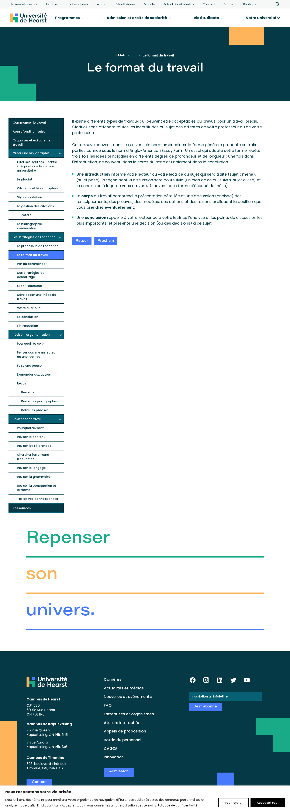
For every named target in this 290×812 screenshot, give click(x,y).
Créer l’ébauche (29, 286)
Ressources (22, 508)
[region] (145, 798)
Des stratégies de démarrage (30, 275)
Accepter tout (268, 803)
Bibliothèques (125, 4)
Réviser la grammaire (33, 477)
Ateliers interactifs (121, 722)
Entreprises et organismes (129, 714)
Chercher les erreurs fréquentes (33, 457)
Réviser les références (34, 446)
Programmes (68, 17)
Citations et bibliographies (37, 188)
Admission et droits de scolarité (137, 17)
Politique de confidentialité (177, 805)
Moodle (149, 4)
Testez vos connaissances (37, 499)
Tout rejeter (233, 803)
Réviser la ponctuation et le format (36, 488)
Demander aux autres (34, 374)
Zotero (26, 215)
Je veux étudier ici (23, 4)
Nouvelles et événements (128, 696)
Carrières (112, 679)
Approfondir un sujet (29, 131)
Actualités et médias (178, 4)
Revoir (22, 383)
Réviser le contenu (31, 437)
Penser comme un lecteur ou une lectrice (37, 354)
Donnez (229, 4)
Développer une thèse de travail (36, 297)
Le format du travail (32, 255)
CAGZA (111, 748)
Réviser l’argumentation (31, 335)
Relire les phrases (35, 410)
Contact (209, 4)
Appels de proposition (125, 731)
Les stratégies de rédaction (34, 237)
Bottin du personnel (122, 739)
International (79, 4)
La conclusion (27, 317)
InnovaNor (113, 757)
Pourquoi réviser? (30, 343)
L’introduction (27, 326)
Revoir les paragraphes (39, 401)
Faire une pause (29, 365)
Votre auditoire (29, 308)
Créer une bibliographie (31, 153)
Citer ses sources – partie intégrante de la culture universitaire (37, 166)
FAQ (108, 705)
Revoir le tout (31, 392)
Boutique (249, 4)
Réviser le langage (31, 468)
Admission (119, 771)
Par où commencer (32, 264)
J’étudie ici (53, 4)
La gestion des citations (35, 206)
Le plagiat (24, 179)
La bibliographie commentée (29, 226)
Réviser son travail (27, 419)
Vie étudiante (207, 17)
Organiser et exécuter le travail (31, 142)
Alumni (102, 4)
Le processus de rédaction (37, 246)
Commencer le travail (29, 122)
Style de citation (29, 197)
